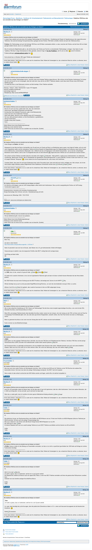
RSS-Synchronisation (45, 541)
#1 (87, 29)
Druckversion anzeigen (10, 529)
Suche (65, 11)
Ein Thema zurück (9, 522)
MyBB (27, 544)
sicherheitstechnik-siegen (19, 71)
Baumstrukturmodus (75, 26)
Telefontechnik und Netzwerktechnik (53, 18)
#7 (87, 228)
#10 (87, 329)
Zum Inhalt (31, 541)
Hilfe (87, 11)
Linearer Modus (84, 26)
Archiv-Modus (37, 541)
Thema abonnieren (9, 533)
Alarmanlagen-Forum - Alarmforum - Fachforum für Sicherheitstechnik (22, 18)
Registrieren (18, 14)
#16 (87, 489)
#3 (87, 98)
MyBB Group (16, 545)
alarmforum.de (19, 541)
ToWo (6, 408)
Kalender (80, 11)
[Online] (18, 178)
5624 (5, 301)
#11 (87, 358)
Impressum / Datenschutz (9, 541)
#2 (87, 68)
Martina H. (7, 32)
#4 (87, 134)
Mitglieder (72, 11)
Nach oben (25, 541)
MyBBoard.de (17, 544)
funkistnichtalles (9, 101)
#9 (87, 298)
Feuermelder (8, 361)
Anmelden (12, 14)
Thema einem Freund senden (11, 531)
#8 (87, 262)
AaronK (13, 178)
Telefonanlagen (68, 18)
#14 (87, 436)
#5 (87, 175)
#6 (87, 205)
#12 (87, 379)
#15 (87, 458)
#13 (87, 405)
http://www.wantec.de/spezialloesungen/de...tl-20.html (18, 244)
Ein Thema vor (20, 522)
